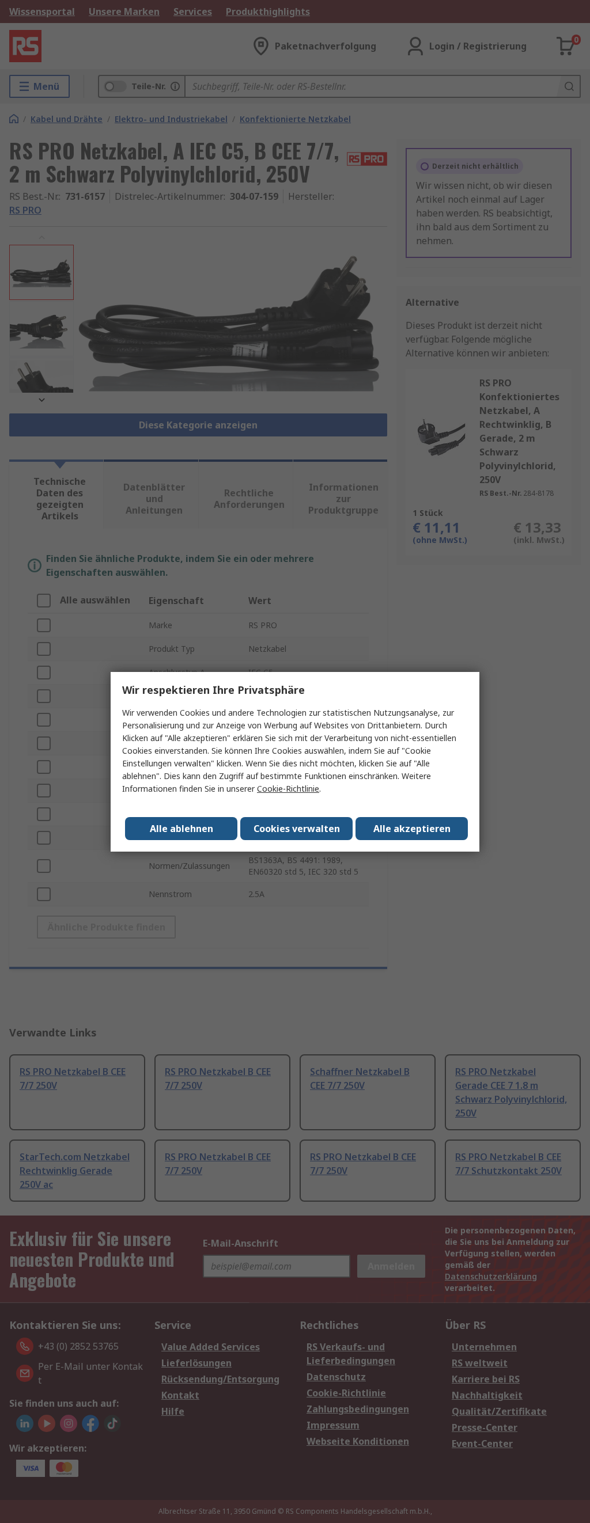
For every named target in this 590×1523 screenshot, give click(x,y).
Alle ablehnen (181, 828)
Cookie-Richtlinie (288, 788)
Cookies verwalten (297, 828)
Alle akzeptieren (412, 828)
